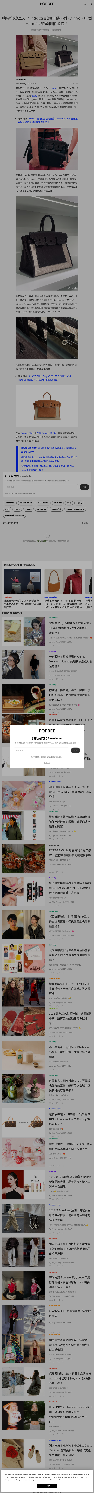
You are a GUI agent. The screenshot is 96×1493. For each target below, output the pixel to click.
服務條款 (52, 757)
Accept (47, 1486)
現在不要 (47, 762)
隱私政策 (59, 757)
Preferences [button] (55, 1480)
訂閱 (75, 750)
